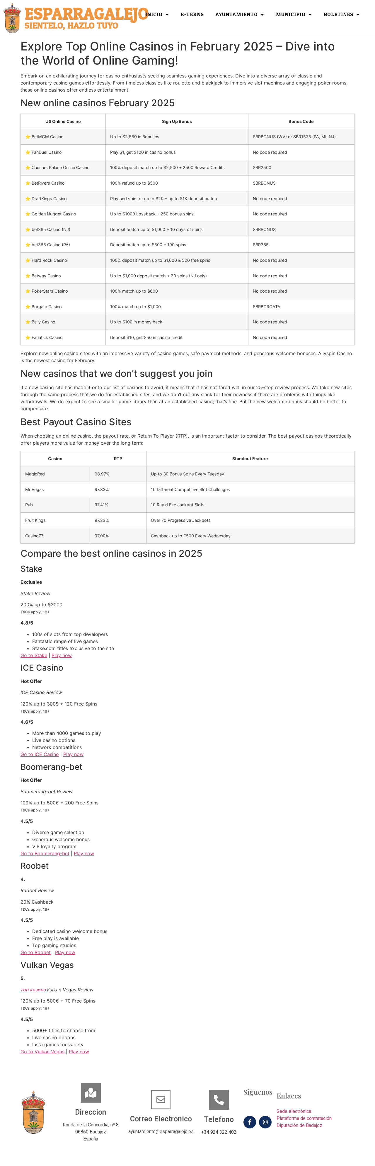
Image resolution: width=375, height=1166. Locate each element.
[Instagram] (265, 1122)
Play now (62, 655)
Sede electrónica (294, 1111)
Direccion (90, 1112)
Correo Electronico (161, 1119)
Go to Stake (34, 655)
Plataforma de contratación (304, 1118)
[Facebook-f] (249, 1122)
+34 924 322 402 (218, 1132)
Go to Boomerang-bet (45, 853)
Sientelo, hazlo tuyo (71, 26)
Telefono (219, 1119)
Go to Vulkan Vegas (42, 1051)
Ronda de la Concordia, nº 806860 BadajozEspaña (91, 1132)
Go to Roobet (36, 952)
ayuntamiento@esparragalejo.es (161, 1131)
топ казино (33, 990)
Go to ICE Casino (40, 754)
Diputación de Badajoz (299, 1125)
